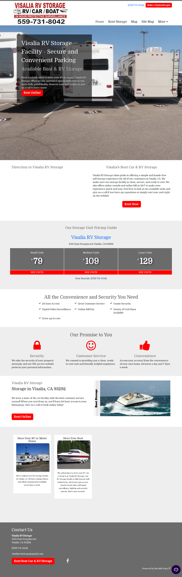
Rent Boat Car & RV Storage (33, 561)
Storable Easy (161, 568)
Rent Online (32, 92)
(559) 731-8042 (136, 5)
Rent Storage (117, 21)
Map (134, 21)
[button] (98, 398)
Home (99, 21)
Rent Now (132, 204)
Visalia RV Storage (91, 237)
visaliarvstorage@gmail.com (27, 554)
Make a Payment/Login (158, 5)
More (162, 21)
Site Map (147, 21)
